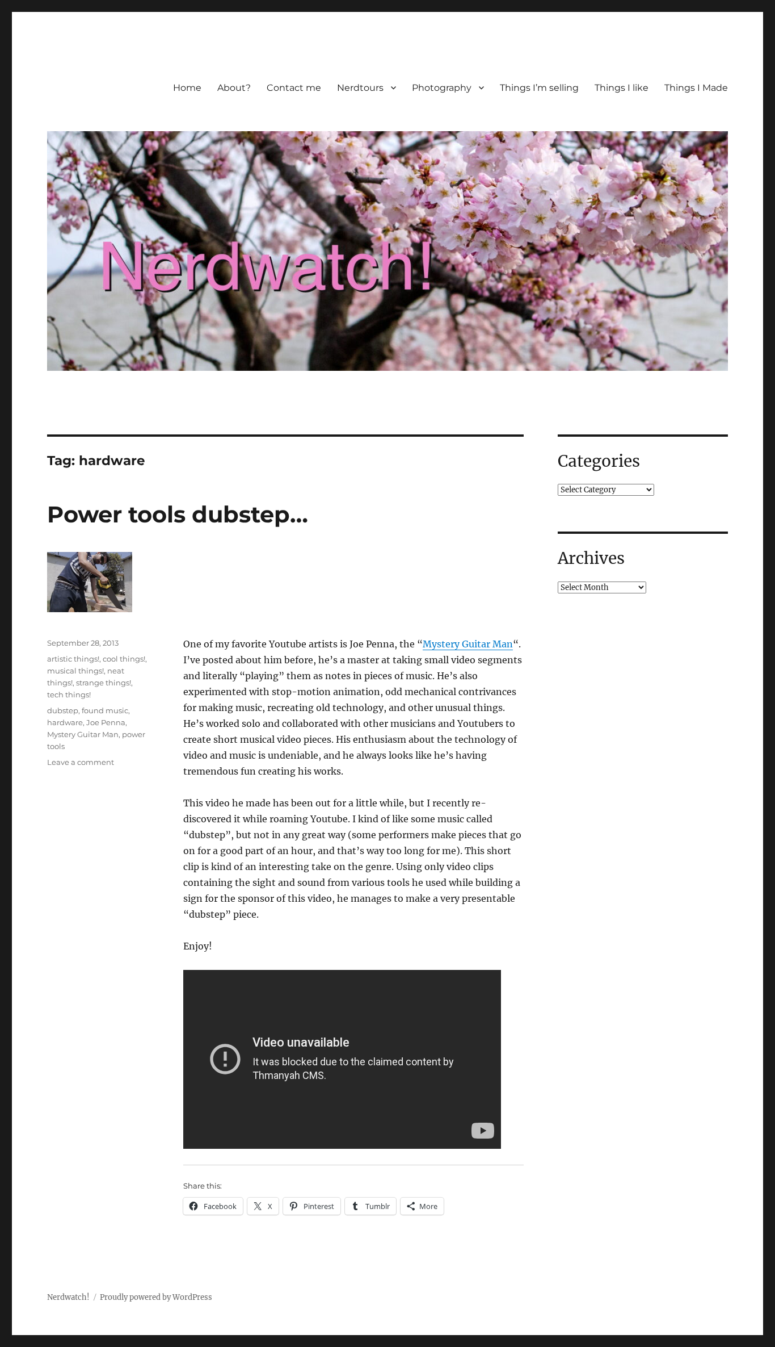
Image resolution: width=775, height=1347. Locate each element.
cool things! (124, 658)
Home (187, 87)
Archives (591, 558)
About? (234, 87)
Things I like (621, 87)
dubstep (62, 710)
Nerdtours (360, 87)
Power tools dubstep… (177, 514)
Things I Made (696, 87)
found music (105, 710)
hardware (65, 722)
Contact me (294, 87)
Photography (441, 87)
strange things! (103, 682)
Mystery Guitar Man (468, 644)
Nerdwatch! (68, 1297)
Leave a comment (80, 762)
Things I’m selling (539, 87)
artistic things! (73, 658)
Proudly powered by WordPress (156, 1297)
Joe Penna (105, 722)
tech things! (69, 694)
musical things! (75, 670)
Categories (599, 461)
